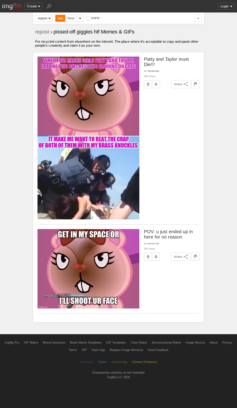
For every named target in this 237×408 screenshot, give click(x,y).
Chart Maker (139, 342)
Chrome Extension (144, 362)
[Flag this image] (195, 84)
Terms (73, 350)
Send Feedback (157, 350)
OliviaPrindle (153, 71)
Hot (60, 18)
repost (42, 18)
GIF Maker (31, 342)
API (84, 350)
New (71, 18)
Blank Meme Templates (86, 342)
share (178, 84)
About (214, 342)
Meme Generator (54, 342)
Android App (119, 362)
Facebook (86, 362)
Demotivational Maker (166, 342)
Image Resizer (195, 342)
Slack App (98, 350)
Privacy (227, 342)
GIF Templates (116, 342)
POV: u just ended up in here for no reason (168, 234)
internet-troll (153, 243)
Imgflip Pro (12, 342)
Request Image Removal (126, 350)
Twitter (102, 362)
